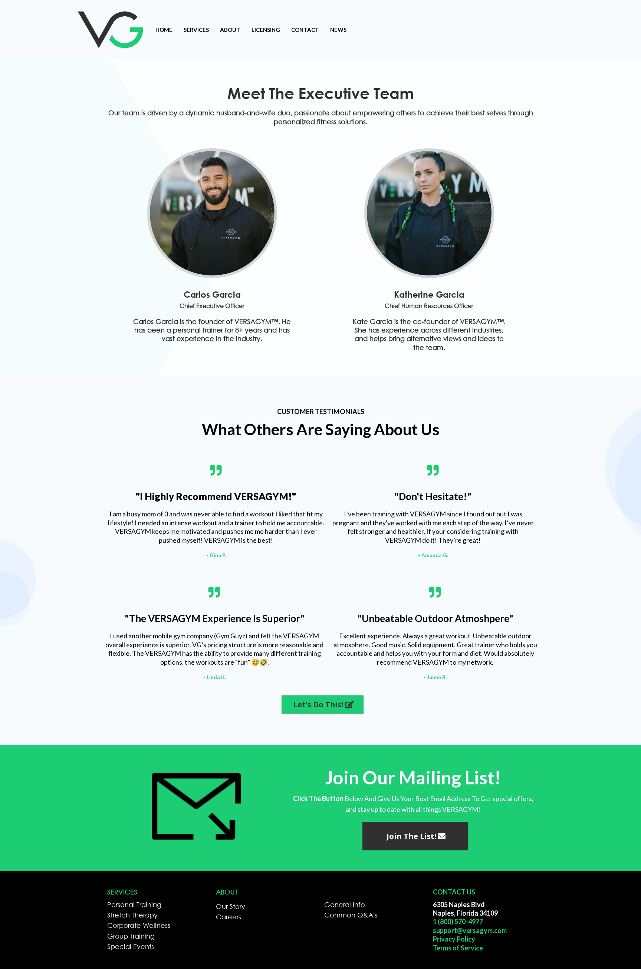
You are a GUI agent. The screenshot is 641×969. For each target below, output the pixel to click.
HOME (163, 29)
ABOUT (230, 29)
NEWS (338, 29)
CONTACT (305, 29)
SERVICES (196, 29)
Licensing (266, 29)
